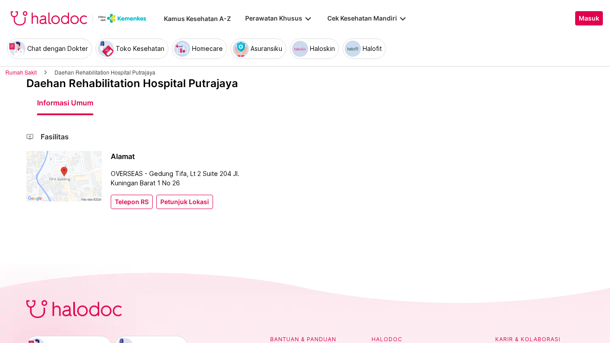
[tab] (65, 102)
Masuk (589, 18)
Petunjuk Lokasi (184, 201)
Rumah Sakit (21, 72)
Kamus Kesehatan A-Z (197, 18)
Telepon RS (132, 201)
